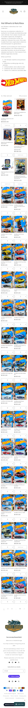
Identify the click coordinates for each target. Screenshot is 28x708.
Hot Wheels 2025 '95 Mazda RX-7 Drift (20, 290)
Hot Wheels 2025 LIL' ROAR (19, 512)
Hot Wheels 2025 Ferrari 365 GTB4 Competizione (6, 457)
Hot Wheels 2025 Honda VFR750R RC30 (6, 429)
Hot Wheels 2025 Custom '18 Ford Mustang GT (20, 346)
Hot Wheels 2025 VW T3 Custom (7, 568)
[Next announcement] (25, 2)
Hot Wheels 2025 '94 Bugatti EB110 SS (20, 457)
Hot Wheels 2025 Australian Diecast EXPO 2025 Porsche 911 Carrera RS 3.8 (20, 177)
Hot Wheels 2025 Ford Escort (20, 568)
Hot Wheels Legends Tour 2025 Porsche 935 (7, 119)
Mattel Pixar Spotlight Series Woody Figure (7, 143)
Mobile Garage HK (12, 693)
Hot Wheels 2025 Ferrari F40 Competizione (20, 541)
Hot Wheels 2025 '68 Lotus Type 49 (6, 318)
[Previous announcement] (2, 2)
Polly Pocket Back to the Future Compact (7, 172)
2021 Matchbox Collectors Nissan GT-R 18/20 (19, 147)
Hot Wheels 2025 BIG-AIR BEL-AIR (20, 374)
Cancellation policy (20, 698)
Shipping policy (22, 696)
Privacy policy (6, 696)
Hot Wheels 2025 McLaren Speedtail (19, 485)
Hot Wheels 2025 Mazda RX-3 (7, 345)
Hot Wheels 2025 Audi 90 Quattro (6, 513)
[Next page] (24, 608)
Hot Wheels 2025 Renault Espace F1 (6, 262)
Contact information (9, 698)
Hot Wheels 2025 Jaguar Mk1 (7, 373)
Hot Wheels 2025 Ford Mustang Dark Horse (7, 485)
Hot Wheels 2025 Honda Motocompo (19, 235)
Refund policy (21, 693)
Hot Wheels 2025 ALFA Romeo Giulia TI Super (20, 429)
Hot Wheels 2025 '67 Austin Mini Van (6, 235)
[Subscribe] (23, 671)
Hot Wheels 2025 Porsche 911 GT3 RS (20, 595)
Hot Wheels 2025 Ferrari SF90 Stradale (20, 262)
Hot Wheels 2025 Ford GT (19, 317)
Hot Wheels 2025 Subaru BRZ (7, 401)
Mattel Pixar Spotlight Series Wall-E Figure (20, 113)
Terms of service (14, 696)
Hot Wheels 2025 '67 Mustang (7, 205)
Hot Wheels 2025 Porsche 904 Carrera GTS (7, 595)
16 (20, 609)
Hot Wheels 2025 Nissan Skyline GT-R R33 (19, 402)
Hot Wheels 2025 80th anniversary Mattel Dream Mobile (19, 206)
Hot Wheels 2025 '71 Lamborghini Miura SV (5, 290)
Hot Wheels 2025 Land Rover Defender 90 (7, 541)
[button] (3, 11)
